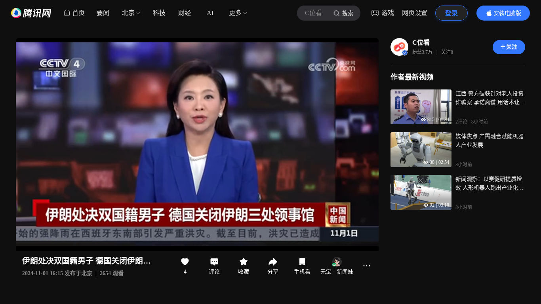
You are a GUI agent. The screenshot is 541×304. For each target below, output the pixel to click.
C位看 (421, 42)
